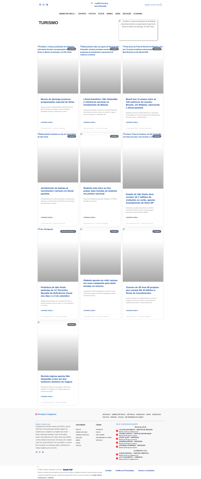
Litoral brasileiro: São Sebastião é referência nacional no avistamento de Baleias (100, 102)
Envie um (122, 432)
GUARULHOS (140, 414)
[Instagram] (40, 5)
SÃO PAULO (106, 414)
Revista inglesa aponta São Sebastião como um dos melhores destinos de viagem (56, 379)
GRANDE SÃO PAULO (119, 414)
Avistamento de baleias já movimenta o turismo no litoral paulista (57, 191)
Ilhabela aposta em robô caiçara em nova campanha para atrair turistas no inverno (100, 283)
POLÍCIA (121, 417)
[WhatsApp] (43, 5)
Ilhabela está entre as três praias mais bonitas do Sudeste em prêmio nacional (100, 191)
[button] (161, 4)
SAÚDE (148, 414)
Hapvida (113, 417)
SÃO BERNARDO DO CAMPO (134, 417)
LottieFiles (51, 477)
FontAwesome (42, 477)
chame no (133, 432)
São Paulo (131, 414)
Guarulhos (156, 414)
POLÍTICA (106, 417)
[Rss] (47, 5)
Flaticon (99, 475)
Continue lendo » (47, 122)
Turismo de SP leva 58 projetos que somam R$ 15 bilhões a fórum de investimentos (142, 290)
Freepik (94, 475)
